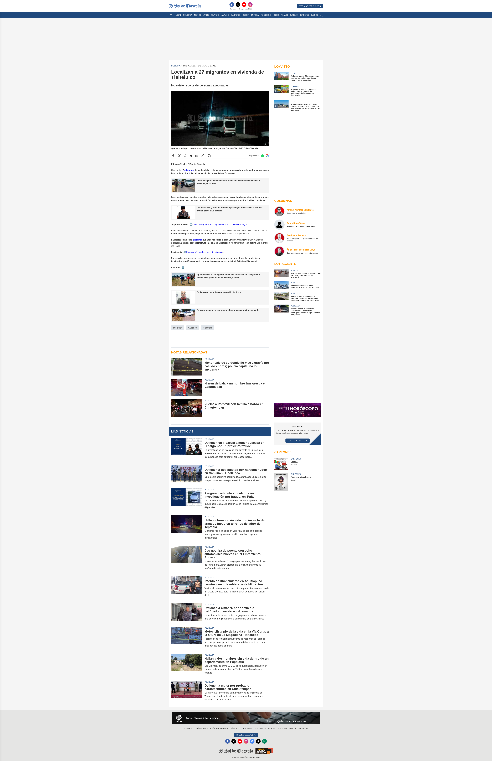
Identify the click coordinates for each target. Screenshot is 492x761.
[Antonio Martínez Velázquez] (279, 211)
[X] (238, 4)
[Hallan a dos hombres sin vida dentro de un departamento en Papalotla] (186, 666)
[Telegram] (191, 156)
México (197, 15)
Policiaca (187, 15)
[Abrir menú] (171, 15)
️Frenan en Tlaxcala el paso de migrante (204, 252)
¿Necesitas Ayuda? (246, 735)
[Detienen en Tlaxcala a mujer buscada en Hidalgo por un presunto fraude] (186, 450)
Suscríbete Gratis (298, 441)
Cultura (255, 15)
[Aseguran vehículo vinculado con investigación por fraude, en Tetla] (186, 500)
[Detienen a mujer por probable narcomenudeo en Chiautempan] (186, 693)
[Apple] (258, 741)
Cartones (235, 15)
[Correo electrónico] (197, 156)
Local (178, 15)
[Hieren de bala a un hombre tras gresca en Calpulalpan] (186, 387)
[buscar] (321, 15)
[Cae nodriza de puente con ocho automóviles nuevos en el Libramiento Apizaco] (186, 559)
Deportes (304, 15)
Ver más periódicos (310, 6)
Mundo (206, 15)
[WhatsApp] (185, 156)
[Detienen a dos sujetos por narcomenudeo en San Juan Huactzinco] (186, 475)
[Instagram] (250, 4)
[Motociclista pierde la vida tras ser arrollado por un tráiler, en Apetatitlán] (281, 273)
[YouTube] (244, 4)
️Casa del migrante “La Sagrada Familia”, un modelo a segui (219, 224)
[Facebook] (231, 4)
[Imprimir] (209, 156)
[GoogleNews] (252, 741)
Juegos (314, 15)
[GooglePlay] (264, 741)
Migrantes (207, 328)
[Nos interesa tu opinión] (246, 718)
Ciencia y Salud (281, 15)
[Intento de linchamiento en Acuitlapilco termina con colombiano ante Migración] (186, 588)
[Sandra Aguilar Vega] (279, 238)
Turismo (294, 15)
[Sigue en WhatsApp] (262, 156)
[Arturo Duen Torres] (279, 225)
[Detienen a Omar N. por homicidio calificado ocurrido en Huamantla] (186, 613)
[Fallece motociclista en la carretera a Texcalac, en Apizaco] (281, 285)
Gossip (246, 15)
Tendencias (266, 15)
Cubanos (192, 328)
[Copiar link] (203, 156)
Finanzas (215, 15)
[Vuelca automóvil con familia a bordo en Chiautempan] (186, 408)
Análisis (225, 15)
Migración (177, 328)
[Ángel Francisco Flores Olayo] (279, 251)
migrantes (189, 170)
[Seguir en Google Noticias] (267, 156)
